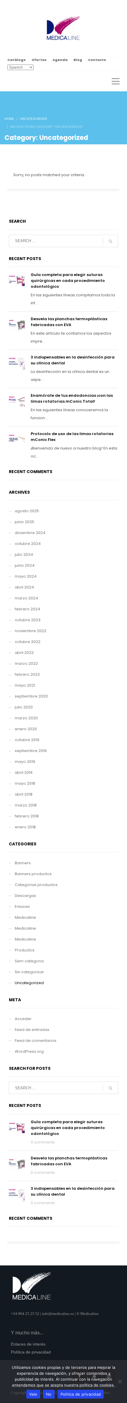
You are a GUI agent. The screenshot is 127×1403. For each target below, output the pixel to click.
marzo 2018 (26, 805)
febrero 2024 (27, 609)
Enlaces (22, 906)
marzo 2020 (26, 718)
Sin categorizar (29, 972)
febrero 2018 (27, 816)
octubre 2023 (27, 620)
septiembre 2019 (31, 750)
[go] (110, 241)
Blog (78, 59)
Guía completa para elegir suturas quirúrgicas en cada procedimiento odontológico (68, 280)
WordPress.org (29, 1051)
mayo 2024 (26, 576)
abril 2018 (23, 794)
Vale (33, 1394)
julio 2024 (24, 554)
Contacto (97, 59)
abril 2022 (24, 652)
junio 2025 (24, 522)
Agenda (60, 59)
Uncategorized (29, 983)
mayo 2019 (25, 761)
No (49, 1394)
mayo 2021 (25, 685)
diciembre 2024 (30, 533)
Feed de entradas (32, 1029)
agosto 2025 (27, 511)
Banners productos (33, 874)
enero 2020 (26, 729)
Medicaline (25, 917)
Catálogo (16, 59)
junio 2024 (25, 565)
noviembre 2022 (30, 631)
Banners (23, 863)
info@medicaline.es (58, 1313)
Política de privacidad (81, 1394)
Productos (25, 950)
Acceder (23, 1019)
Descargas (25, 895)
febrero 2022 (27, 674)
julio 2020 (24, 707)
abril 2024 (24, 587)
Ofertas (39, 59)
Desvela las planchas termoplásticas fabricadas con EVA (69, 322)
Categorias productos (36, 885)
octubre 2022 (27, 642)
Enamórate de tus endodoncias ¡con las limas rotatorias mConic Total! (72, 398)
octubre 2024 (28, 543)
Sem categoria (29, 961)
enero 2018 (25, 827)
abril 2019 (23, 772)
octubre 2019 (27, 740)
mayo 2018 (25, 783)
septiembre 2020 (31, 696)
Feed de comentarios (35, 1040)
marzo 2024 (26, 598)
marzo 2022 (26, 663)
